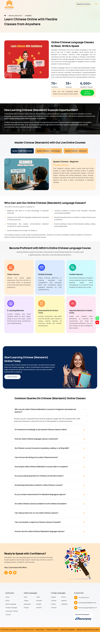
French (63, 597)
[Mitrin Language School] (9, 5)
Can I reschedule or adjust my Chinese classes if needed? (38, 522)
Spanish (64, 600)
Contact (8, 614)
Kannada (39, 600)
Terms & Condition (53, 630)
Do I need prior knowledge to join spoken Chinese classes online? (41, 429)
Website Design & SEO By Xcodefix (88, 630)
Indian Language (15, 16)
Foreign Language (11, 607)
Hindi (25, 597)
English (53, 597)
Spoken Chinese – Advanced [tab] (76, 151)
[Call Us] (97, 322)
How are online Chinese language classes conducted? (36, 439)
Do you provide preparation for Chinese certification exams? (39, 476)
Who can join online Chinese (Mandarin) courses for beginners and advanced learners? (45, 410)
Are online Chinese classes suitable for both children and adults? (41, 504)
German (53, 600)
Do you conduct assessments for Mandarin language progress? (40, 494)
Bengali (38, 604)
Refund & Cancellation (68, 630)
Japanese (64, 604)
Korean (53, 604)
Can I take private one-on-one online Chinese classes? (36, 513)
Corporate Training (11, 611)
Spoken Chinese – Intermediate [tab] (49, 151)
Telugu (26, 600)
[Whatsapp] (97, 318)
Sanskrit (39, 607)
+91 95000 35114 (83, 597)
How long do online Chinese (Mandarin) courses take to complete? (41, 466)
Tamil (38, 597)
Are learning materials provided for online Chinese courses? (39, 485)
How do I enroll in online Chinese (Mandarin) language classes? (40, 531)
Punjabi (26, 607)
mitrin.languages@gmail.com (87, 608)
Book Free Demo (12, 377)
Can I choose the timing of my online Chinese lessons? (36, 457)
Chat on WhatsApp (87, 93)
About (7, 600)
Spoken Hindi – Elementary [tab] (22, 151)
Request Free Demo (83, 4)
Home (7, 597)
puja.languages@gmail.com (87, 602)
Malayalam (27, 604)
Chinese (54, 607)
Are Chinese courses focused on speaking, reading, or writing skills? (42, 448)
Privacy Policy (40, 630)
